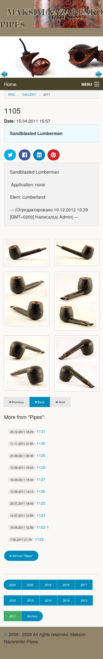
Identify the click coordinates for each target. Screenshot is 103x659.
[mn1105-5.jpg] (76, 301)
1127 (27, 479)
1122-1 (29, 527)
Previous (17, 402)
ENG (11, 94)
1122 (27, 539)
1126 (27, 491)
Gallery (29, 94)
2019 (48, 584)
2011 (46, 94)
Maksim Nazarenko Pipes (51, 18)
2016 (12, 600)
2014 (48, 600)
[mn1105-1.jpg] (26, 253)
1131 (27, 431)
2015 (30, 600)
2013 (66, 600)
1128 (27, 467)
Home (10, 83)
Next (61, 402)
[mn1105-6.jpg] (26, 363)
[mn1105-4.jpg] (26, 299)
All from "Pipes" (22, 555)
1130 (27, 443)
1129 (27, 455)
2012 (84, 600)
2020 (30, 584)
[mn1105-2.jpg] (76, 252)
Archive (32, 616)
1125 (27, 503)
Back (40, 402)
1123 (27, 515)
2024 (12, 584)
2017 (83, 584)
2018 (66, 584)
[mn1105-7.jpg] (76, 363)
